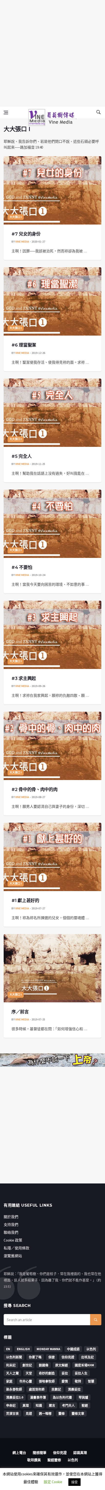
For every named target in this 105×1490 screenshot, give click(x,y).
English (23, 1349)
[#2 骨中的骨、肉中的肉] (52, 746)
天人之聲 (12, 1373)
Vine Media (22, 241)
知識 (39, 1405)
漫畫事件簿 (38, 1397)
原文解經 (61, 1365)
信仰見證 (68, 1357)
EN (8, 1349)
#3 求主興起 (23, 678)
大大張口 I (16, 217)
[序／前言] (52, 968)
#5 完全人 (21, 456)
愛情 (65, 1381)
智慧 (91, 1381)
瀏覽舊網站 (13, 1256)
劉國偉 (43, 1365)
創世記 (27, 1365)
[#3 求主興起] (52, 635)
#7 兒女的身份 (26, 234)
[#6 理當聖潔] (52, 301)
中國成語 (73, 1349)
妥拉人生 (81, 1373)
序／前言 (20, 1012)
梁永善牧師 (14, 1389)
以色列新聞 (14, 1357)
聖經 (85, 1405)
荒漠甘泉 (12, 1413)
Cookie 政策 (13, 1240)
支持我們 (11, 1224)
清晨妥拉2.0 (14, 1397)
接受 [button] (74, 1482)
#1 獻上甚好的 (25, 900)
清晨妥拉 (74, 1389)
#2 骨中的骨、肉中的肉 (34, 789)
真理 (25, 1405)
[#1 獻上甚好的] (52, 857)
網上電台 (19, 1452)
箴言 (52, 1405)
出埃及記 (87, 1357)
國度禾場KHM (84, 1365)
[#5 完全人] (52, 413)
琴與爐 (83, 1397)
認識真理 (80, 1452)
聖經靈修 (54, 1460)
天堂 (29, 1373)
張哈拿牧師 (47, 1381)
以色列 (91, 1349)
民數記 (56, 1389)
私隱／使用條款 (16, 1248)
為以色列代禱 (62, 1397)
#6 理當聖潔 (23, 345)
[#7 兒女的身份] (52, 190)
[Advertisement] (52, 52)
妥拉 (65, 1373)
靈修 (61, 1413)
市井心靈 (25, 1381)
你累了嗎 (35, 1357)
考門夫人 (68, 1405)
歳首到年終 (37, 1389)
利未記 (11, 1365)
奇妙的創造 (47, 1373)
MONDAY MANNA (48, 1349)
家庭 (9, 1381)
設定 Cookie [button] (53, 1482)
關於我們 (11, 1216)
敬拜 (78, 1381)
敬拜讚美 (34, 1460)
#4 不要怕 (21, 567)
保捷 (51, 1357)
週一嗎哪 (45, 1413)
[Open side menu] (6, 112)
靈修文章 (78, 1413)
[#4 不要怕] (52, 524)
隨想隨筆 (39, 1452)
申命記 (11, 1405)
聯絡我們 (11, 1232)
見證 (29, 1413)
